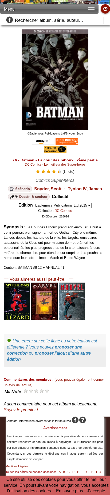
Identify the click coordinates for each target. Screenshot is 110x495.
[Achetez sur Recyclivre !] (67, 143)
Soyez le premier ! (21, 410)
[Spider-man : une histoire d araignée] (44, 319)
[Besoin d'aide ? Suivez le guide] (82, 420)
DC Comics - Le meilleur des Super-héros (55, 164)
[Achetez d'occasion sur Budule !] (55, 151)
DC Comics (63, 211)
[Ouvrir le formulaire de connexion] (105, 9)
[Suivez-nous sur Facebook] (9, 20)
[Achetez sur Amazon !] (43, 143)
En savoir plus (69, 491)
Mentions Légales (17, 466)
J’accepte (96, 491)
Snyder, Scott (47, 189)
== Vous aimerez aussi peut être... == (38, 279)
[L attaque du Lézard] (17, 319)
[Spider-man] (72, 319)
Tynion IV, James (85, 189)
